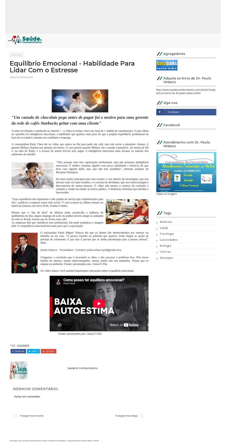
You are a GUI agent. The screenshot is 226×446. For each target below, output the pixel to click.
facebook (19, 351)
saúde (164, 228)
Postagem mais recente (31, 415)
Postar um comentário (27, 396)
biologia (165, 245)
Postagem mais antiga (126, 415)
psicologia (16, 54)
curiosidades (169, 239)
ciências (165, 251)
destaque (166, 257)
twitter (34, 351)
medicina (166, 222)
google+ (50, 351)
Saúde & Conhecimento (21, 77)
